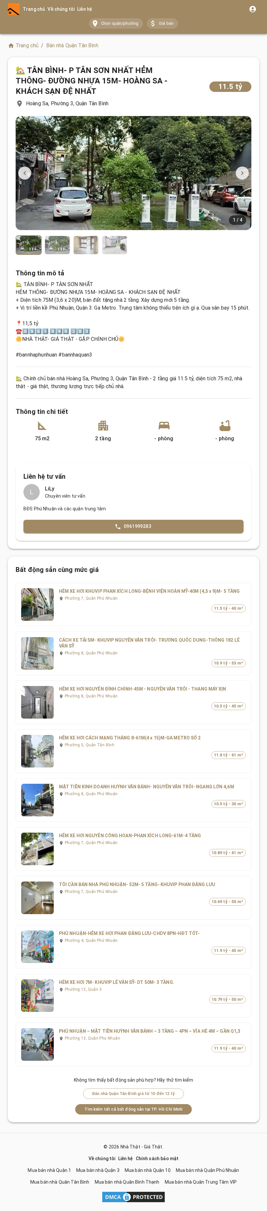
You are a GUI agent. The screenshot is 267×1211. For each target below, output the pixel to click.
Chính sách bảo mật (157, 1158)
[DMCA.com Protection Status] (133, 1198)
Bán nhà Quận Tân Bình (72, 45)
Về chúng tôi (61, 9)
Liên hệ (84, 9)
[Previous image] (24, 173)
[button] (116, 23)
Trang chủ (34, 9)
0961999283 (137, 526)
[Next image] (242, 173)
